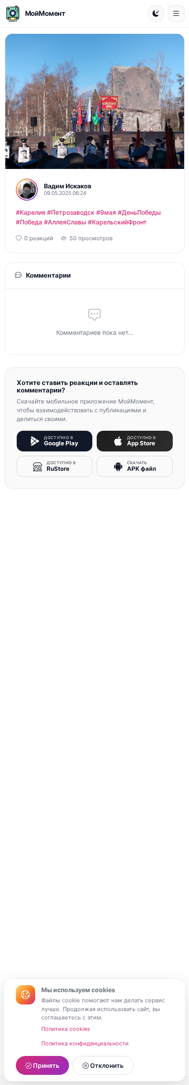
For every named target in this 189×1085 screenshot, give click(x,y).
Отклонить (106, 1065)
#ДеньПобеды (139, 212)
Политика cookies (65, 1029)
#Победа (29, 222)
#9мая (106, 212)
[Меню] (176, 13)
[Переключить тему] (156, 13)
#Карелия (30, 212)
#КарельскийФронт (117, 222)
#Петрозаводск (70, 212)
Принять (45, 1065)
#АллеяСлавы (65, 222)
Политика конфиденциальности (85, 1043)
